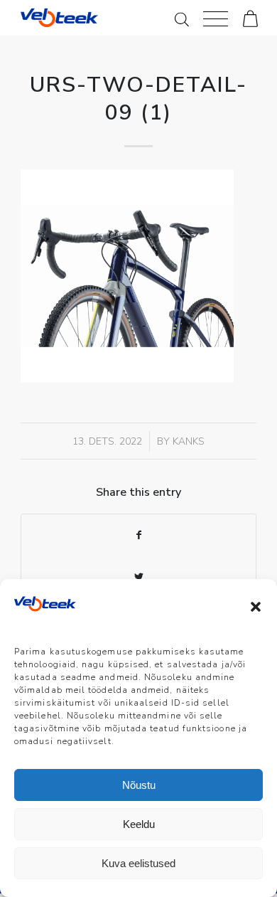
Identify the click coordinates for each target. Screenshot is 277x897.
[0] (250, 18)
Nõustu (139, 785)
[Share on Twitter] (138, 577)
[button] (256, 607)
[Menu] (215, 18)
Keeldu (139, 824)
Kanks (189, 441)
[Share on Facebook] (138, 535)
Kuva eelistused (138, 863)
